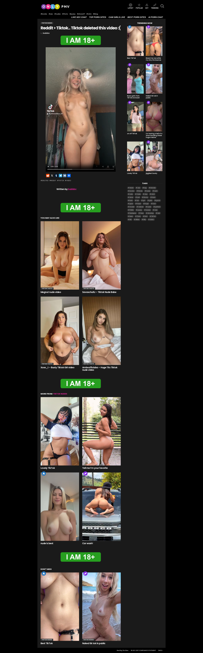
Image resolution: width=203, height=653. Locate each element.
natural (140, 207)
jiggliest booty (151, 173)
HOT (146, 8)
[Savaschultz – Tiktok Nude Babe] (101, 255)
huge (147, 204)
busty (148, 191)
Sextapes (133, 213)
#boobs (44, 14)
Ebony (146, 197)
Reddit (53, 180)
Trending (85, 473)
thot (146, 216)
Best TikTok (47, 643)
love (154, 204)
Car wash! (87, 543)
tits (131, 219)
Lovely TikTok (48, 468)
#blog (95, 14)
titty (144, 219)
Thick (139, 216)
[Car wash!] (101, 506)
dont (153, 194)
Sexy (141, 213)
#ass (51, 14)
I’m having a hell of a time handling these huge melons (154, 135)
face (153, 197)
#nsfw (88, 14)
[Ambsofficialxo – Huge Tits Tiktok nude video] (101, 331)
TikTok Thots (47, 288)
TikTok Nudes (60, 393)
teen (131, 216)
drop (131, 197)
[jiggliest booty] (154, 156)
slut (159, 213)
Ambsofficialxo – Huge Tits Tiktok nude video (99, 369)
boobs (132, 191)
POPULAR (139, 8)
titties (137, 219)
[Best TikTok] (60, 606)
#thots (65, 14)
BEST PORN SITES (137, 17)
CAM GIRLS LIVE (117, 17)
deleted (45, 180)
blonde (153, 188)
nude (149, 207)
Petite (132, 210)
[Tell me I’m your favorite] (101, 431)
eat (138, 197)
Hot (44, 473)
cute (131, 194)
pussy (140, 210)
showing (150, 213)
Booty (140, 191)
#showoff (81, 14)
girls (150, 200)
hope (139, 204)
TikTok (61, 180)
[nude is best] (60, 506)
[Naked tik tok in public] (101, 606)
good (158, 200)
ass (139, 188)
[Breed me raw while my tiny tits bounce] (154, 41)
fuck (131, 200)
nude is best (47, 543)
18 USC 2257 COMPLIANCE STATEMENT (143, 650)
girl (144, 200)
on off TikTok (132, 133)
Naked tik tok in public (93, 643)
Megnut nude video (51, 292)
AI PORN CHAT (155, 17)
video (68, 180)
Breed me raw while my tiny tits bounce (153, 59)
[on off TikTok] (135, 116)
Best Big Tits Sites (122, 650)
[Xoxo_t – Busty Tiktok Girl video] (60, 331)
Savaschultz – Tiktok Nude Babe (99, 292)
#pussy (72, 14)
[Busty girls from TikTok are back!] (135, 79)
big (145, 188)
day (146, 194)
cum (155, 191)
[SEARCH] (162, 6)
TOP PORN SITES (97, 17)
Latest (130, 8)
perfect (157, 207)
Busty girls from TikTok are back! (133, 97)
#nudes (57, 14)
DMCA (160, 650)
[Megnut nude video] (60, 255)
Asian (131, 188)
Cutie (139, 194)
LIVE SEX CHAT (79, 17)
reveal (148, 210)
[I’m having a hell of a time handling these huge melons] (154, 116)
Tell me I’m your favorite (95, 468)
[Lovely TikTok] (60, 431)
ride (155, 210)
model (132, 207)
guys (131, 204)
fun (138, 200)
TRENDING (154, 8)
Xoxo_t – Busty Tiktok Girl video (57, 367)
